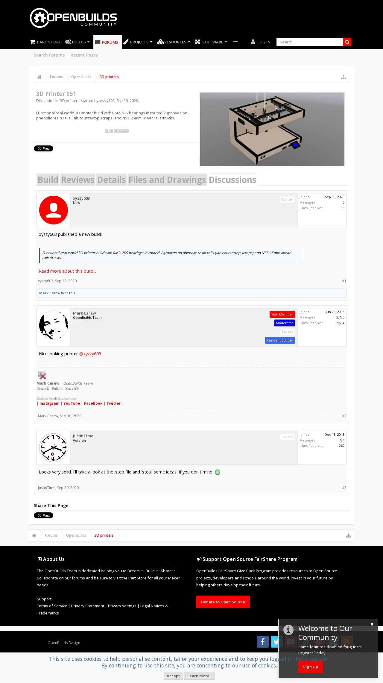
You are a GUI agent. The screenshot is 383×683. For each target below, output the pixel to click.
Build (47, 179)
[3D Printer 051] (272, 129)
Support (44, 599)
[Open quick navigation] (343, 77)
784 (341, 440)
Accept (173, 676)
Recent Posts (84, 55)
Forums (110, 42)
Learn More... (199, 676)
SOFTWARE (212, 42)
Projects (139, 42)
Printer (121, 131)
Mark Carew (49, 293)
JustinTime (83, 435)
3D (109, 131)
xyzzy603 (107, 100)
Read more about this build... (67, 271)
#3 (344, 487)
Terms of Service (52, 605)
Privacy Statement (87, 605)
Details (111, 179)
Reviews (78, 179)
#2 (344, 416)
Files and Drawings (167, 179)
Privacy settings (122, 605)
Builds (79, 42)
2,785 (340, 317)
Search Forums (49, 55)
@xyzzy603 (90, 353)
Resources (175, 42)
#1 (344, 281)
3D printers (69, 100)
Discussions (232, 179)
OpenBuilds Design (64, 642)
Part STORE (49, 42)
